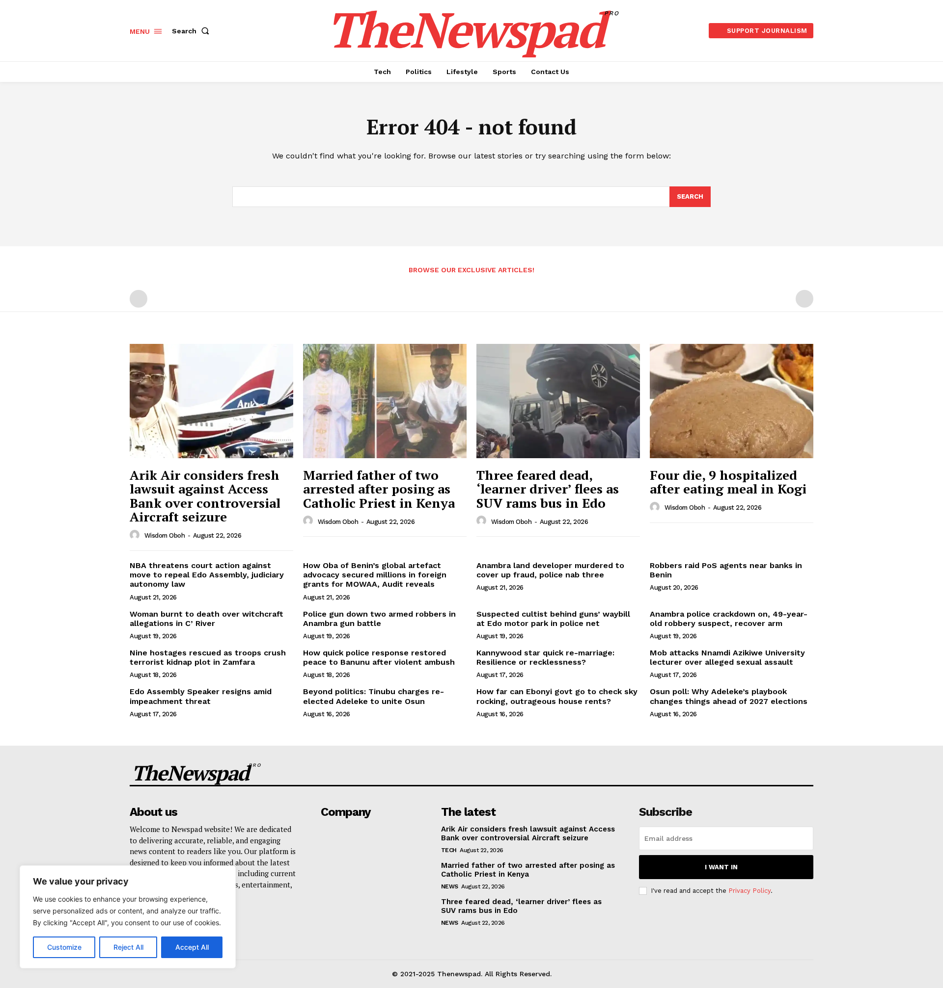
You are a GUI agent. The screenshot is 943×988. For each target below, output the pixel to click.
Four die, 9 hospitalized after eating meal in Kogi (728, 482)
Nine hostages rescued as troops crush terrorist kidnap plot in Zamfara (208, 657)
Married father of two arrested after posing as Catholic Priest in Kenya (379, 489)
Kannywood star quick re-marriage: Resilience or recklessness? (545, 657)
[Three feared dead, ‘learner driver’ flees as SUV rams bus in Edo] (558, 401)
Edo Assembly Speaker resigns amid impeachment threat (201, 696)
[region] (128, 916)
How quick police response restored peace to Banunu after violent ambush (379, 657)
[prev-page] (138, 299)
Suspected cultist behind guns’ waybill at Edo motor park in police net (553, 618)
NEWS (449, 886)
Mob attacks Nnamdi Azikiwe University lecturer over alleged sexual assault (727, 657)
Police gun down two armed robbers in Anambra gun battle (379, 618)
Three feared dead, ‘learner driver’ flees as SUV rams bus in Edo (547, 489)
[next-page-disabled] (804, 299)
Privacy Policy (749, 890)
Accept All (192, 947)
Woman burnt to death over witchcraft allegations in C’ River (206, 618)
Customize (64, 947)
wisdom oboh (164, 535)
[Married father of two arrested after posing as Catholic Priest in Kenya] (385, 401)
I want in (721, 867)
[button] (192, 31)
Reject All (128, 947)
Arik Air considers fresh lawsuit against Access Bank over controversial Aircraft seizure (205, 496)
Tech (449, 850)
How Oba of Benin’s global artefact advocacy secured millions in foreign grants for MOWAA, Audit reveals (374, 575)
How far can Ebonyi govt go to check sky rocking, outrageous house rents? (557, 696)
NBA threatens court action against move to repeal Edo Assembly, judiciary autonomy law (207, 575)
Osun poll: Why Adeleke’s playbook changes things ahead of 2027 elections (728, 696)
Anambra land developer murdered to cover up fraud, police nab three (550, 570)
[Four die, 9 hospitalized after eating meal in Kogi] (731, 401)
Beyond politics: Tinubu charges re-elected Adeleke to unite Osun (373, 696)
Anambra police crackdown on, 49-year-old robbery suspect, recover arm (728, 618)
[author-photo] (136, 535)
